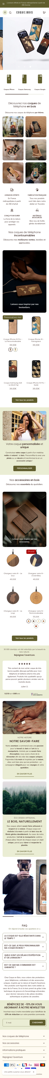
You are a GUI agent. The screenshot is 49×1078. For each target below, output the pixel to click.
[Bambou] (38, 621)
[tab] (19, 67)
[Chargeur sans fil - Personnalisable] (36, 597)
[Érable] (15, 349)
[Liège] (43, 621)
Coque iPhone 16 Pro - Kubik (36, 384)
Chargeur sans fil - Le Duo (13, 574)
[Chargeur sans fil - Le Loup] (13, 597)
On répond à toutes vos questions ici (24, 929)
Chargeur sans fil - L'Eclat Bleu (36, 574)
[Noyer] (33, 621)
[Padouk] (36, 626)
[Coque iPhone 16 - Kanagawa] (36, 325)
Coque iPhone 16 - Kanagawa (36, 340)
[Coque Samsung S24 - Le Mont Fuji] (13, 368)
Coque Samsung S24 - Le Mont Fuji (13, 384)
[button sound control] (30, 911)
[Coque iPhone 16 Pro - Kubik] (36, 368)
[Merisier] (10, 349)
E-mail (8, 1022)
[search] (10, 12)
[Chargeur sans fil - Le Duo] (13, 559)
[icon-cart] (43, 12)
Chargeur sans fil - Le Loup (13, 612)
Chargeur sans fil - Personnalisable (36, 612)
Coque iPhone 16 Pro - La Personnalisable (12, 340)
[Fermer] (33, 1072)
